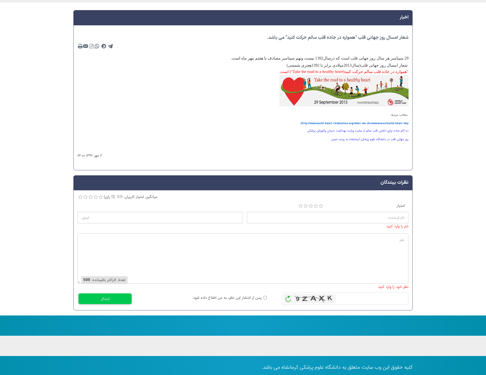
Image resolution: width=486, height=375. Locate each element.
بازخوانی (288, 297)
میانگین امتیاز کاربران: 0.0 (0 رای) (130, 197)
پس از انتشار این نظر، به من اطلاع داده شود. (227, 298)
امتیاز (401, 206)
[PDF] (91, 46)
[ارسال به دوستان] (86, 46)
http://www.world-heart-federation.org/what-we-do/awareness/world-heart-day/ (354, 123)
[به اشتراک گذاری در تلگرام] (110, 46)
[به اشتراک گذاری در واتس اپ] (97, 46)
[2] (305, 206)
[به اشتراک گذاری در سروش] (104, 46)
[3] (311, 206)
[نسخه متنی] (80, 46)
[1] (300, 206)
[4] (316, 206)
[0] (80, 197)
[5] (321, 206)
